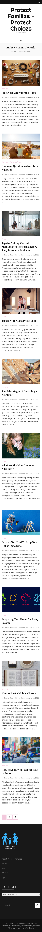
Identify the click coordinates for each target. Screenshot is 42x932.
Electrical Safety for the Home (19, 92)
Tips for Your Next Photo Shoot (19, 320)
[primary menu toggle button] (21, 40)
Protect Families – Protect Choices (21, 19)
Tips (19, 162)
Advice (5, 88)
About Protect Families (12, 859)
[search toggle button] (39, 2)
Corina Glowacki (10, 97)
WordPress (29, 928)
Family (13, 162)
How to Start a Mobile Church (19, 693)
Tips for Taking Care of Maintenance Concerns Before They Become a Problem (19, 246)
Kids (3, 868)
